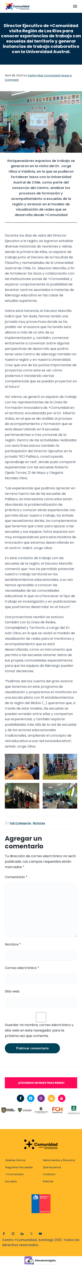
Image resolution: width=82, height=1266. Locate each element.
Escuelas (11, 1181)
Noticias (39, 823)
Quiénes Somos (15, 1160)
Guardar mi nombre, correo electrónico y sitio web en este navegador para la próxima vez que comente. (39, 1030)
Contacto (49, 1174)
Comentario (16, 877)
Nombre (13, 944)
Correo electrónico (22, 967)
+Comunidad (14, 1174)
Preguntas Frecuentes (19, 1167)
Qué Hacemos (52, 1167)
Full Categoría (20, 823)
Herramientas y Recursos (59, 1160)
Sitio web (12, 991)
